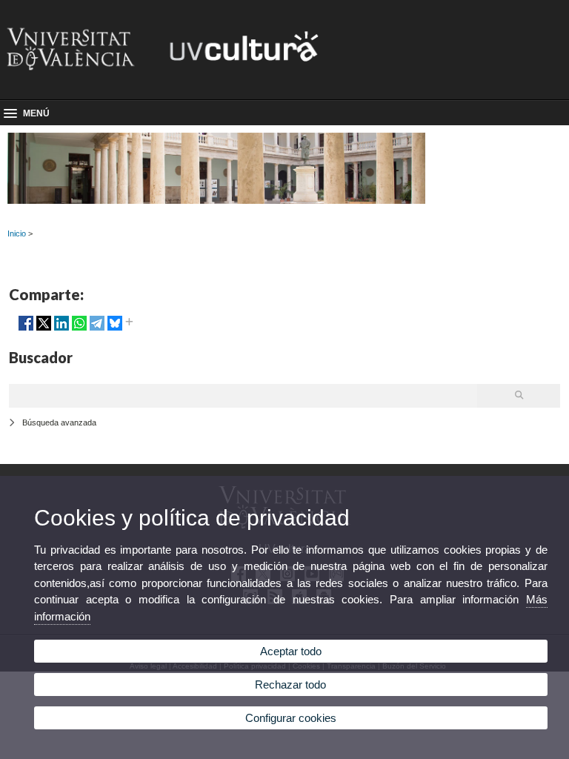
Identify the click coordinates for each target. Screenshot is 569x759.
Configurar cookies (290, 718)
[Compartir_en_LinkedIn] (61, 329)
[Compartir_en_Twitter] (44, 329)
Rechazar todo (290, 684)
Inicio (16, 233)
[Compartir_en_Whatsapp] (79, 329)
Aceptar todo (291, 651)
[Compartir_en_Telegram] (97, 329)
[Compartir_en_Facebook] (26, 329)
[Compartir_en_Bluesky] (115, 329)
